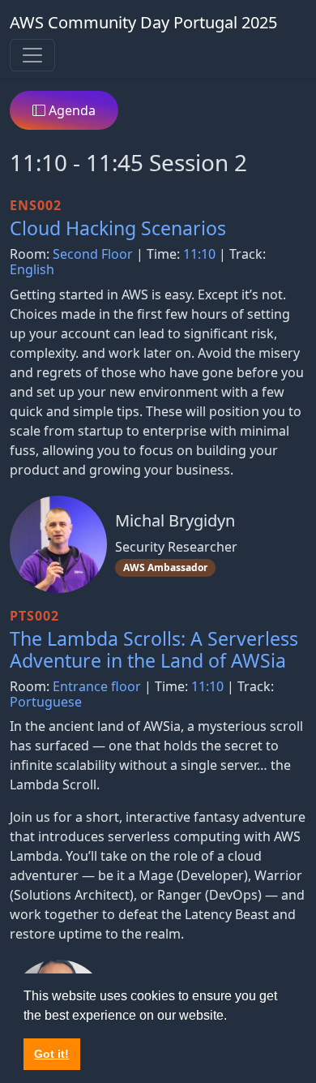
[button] (232, 1016)
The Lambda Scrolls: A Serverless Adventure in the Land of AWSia (154, 649)
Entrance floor (97, 686)
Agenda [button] (70, 110)
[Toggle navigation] (32, 55)
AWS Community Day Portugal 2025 (143, 22)
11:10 (199, 254)
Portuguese (46, 702)
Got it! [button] (51, 1053)
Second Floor (93, 254)
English (32, 269)
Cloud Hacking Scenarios (118, 228)
